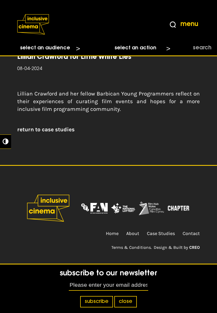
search (202, 48)
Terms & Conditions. (131, 247)
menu (189, 24)
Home (112, 233)
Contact (191, 233)
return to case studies (46, 129)
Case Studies (161, 233)
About (132, 233)
